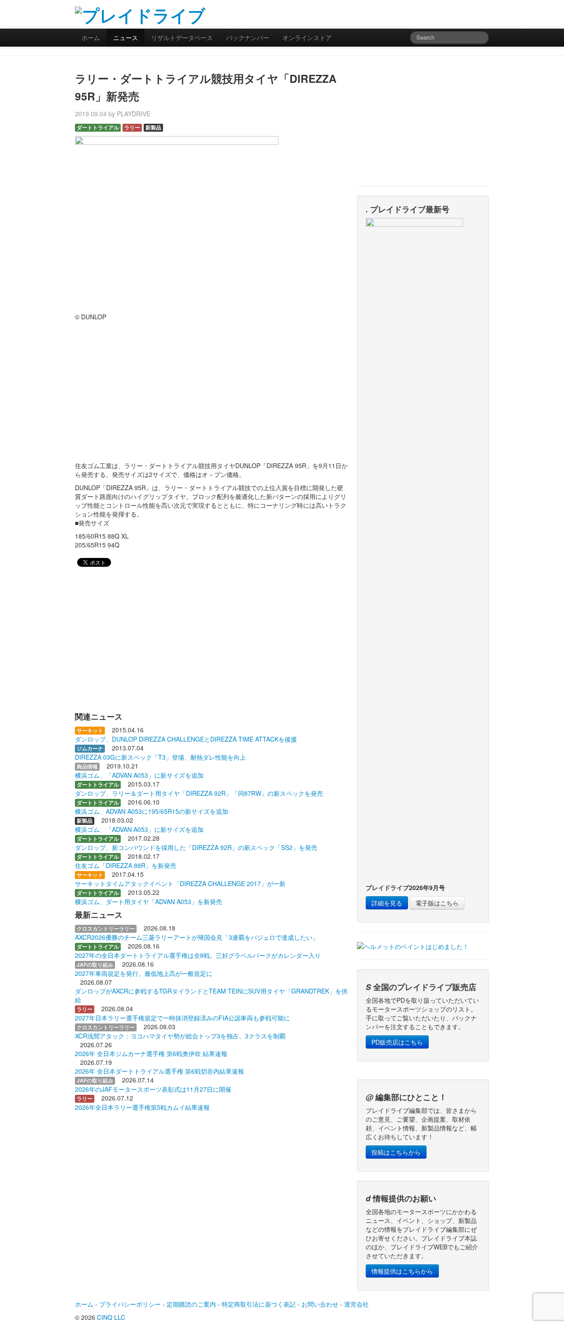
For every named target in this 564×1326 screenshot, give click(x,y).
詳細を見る (386, 902)
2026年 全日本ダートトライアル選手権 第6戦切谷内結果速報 (159, 1071)
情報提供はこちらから (402, 1271)
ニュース (125, 37)
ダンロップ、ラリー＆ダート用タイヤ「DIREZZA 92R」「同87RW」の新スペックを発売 (199, 793)
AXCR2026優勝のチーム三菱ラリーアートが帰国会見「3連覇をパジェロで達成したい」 (197, 937)
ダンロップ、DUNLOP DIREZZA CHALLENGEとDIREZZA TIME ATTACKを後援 (186, 739)
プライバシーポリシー (130, 1304)
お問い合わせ (319, 1304)
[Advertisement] (386, 13)
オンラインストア (307, 37)
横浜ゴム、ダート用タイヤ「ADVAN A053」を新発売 (148, 901)
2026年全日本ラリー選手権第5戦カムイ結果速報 (142, 1107)
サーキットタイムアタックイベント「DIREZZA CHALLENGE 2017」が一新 (180, 883)
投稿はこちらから (396, 1152)
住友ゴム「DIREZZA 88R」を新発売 (125, 865)
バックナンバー (247, 37)
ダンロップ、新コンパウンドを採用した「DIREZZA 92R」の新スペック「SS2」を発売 (196, 847)
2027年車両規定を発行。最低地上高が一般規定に (143, 973)
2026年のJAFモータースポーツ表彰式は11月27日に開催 (153, 1089)
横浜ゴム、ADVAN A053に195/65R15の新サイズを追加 (151, 811)
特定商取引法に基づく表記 (259, 1304)
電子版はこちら (437, 902)
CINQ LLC (111, 1317)
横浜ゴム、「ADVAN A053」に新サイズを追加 (139, 775)
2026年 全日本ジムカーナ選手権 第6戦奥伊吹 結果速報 (151, 1053)
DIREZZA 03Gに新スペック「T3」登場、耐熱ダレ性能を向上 (160, 757)
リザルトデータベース (182, 37)
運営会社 (356, 1304)
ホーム (91, 37)
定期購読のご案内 (191, 1304)
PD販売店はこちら (397, 1042)
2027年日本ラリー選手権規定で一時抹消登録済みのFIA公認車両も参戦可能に (182, 1017)
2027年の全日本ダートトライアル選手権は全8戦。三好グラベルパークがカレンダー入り (198, 955)
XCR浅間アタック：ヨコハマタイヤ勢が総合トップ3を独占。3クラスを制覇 (180, 1035)
